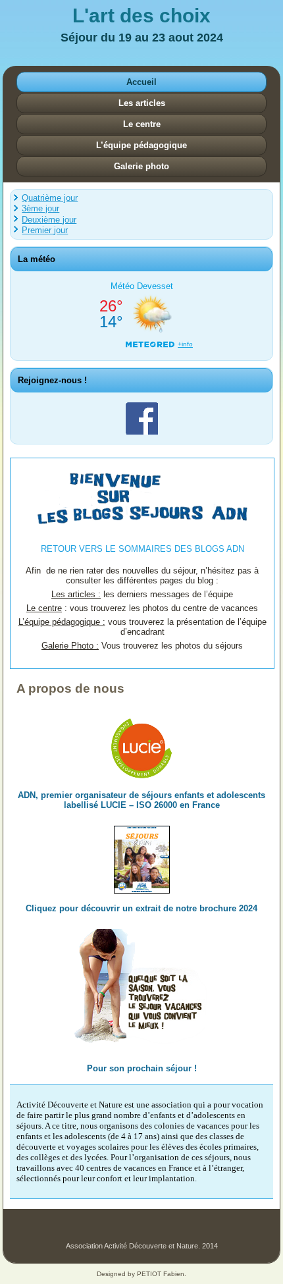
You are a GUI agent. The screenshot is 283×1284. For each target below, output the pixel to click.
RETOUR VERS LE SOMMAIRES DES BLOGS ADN (142, 549)
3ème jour (40, 208)
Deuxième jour (49, 220)
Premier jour (45, 230)
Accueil (141, 82)
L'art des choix (141, 15)
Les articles (141, 103)
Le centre (142, 124)
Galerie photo (141, 166)
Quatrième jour (50, 198)
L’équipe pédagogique (141, 145)
